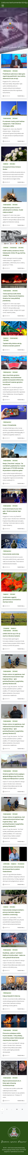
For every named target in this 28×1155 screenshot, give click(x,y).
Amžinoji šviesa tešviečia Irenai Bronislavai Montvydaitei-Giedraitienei (13, 869)
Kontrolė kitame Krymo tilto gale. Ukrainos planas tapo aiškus (12, 511)
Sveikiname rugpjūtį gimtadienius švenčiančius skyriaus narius (12, 599)
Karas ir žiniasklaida (9, 425)
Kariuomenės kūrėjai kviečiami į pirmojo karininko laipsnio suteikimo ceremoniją (13, 912)
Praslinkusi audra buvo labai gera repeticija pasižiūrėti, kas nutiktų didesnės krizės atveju (14, 76)
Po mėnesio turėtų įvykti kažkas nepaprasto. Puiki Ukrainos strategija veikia (13, 123)
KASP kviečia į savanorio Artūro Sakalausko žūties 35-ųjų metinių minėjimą (14, 253)
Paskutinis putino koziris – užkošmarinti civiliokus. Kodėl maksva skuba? (13, 210)
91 (22, 1109)
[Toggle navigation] (2, 5)
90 (17, 1109)
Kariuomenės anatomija (11, 554)
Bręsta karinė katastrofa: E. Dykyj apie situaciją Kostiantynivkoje (12, 1083)
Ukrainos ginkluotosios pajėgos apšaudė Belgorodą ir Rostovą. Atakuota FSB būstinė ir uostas (13, 776)
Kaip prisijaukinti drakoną (11, 996)
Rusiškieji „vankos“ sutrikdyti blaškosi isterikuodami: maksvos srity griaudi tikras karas (14, 955)
